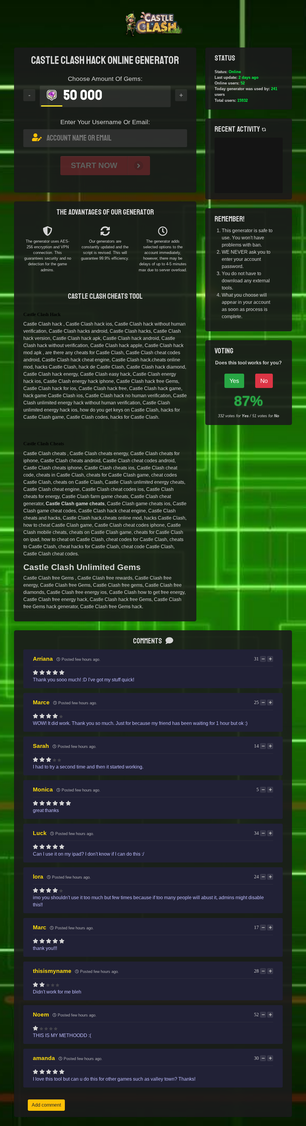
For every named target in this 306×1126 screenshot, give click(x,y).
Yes (234, 381)
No (264, 381)
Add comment (46, 1104)
